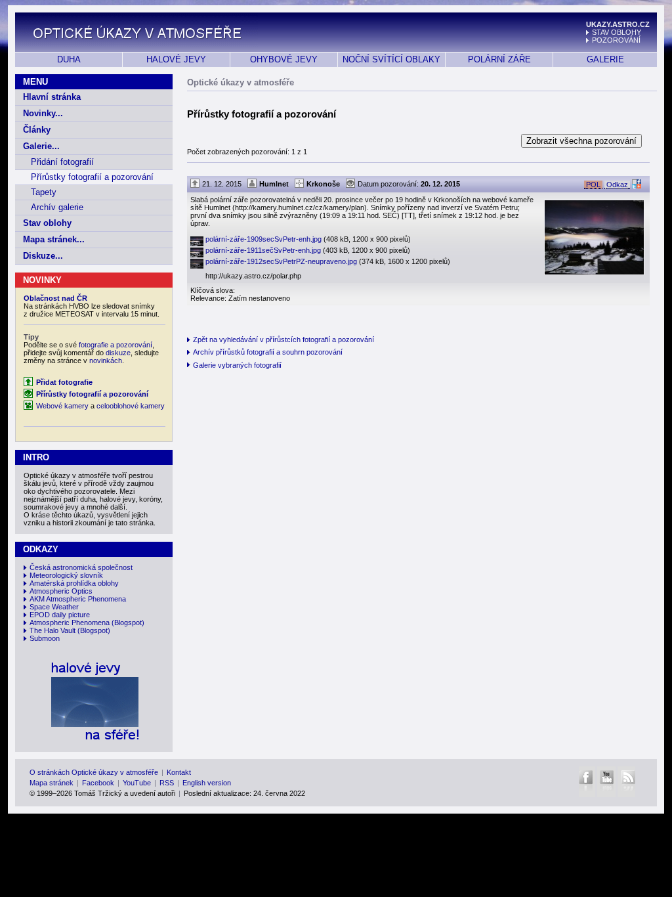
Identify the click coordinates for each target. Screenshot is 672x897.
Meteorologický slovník (66, 575)
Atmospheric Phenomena (70, 622)
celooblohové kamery (130, 406)
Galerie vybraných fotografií (237, 365)
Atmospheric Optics (61, 591)
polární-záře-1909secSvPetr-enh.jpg (308, 239)
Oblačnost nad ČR (55, 298)
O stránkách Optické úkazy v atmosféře (94, 772)
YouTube (137, 783)
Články (37, 130)
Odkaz (617, 184)
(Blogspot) (128, 622)
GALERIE (605, 59)
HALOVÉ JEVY (176, 59)
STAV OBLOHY (616, 32)
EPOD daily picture (60, 615)
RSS (166, 783)
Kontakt (179, 772)
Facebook (98, 783)
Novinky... (43, 113)
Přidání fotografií (62, 162)
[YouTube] (606, 781)
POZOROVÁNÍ (616, 40)
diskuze (118, 353)
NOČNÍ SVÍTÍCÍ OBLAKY (391, 59)
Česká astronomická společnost (81, 567)
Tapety (43, 192)
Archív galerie (57, 207)
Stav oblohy (47, 223)
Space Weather (54, 607)
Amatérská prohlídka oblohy (74, 583)
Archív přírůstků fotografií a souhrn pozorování (268, 352)
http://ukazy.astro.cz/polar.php (253, 276)
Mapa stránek (52, 783)
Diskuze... (43, 256)
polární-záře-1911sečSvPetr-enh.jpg (307, 250)
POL (593, 184)
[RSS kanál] (626, 781)
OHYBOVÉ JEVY (284, 59)
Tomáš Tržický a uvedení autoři (124, 793)
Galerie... (41, 146)
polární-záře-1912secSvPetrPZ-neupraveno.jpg (327, 261)
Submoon (45, 638)
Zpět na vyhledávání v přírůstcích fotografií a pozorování (283, 339)
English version (206, 783)
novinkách (105, 360)
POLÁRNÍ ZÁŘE (499, 59)
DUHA (69, 59)
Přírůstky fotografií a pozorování (92, 177)
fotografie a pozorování (115, 345)
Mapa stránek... (54, 239)
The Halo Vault (52, 630)
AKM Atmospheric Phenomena (78, 599)
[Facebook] (587, 781)
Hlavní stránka (52, 97)
